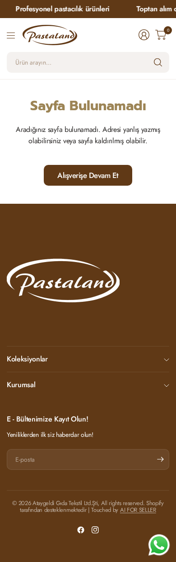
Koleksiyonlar (27, 359)
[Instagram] (95, 530)
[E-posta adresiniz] (160, 459)
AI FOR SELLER (138, 510)
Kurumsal (21, 384)
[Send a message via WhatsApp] (159, 545)
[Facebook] (81, 530)
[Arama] (158, 62)
